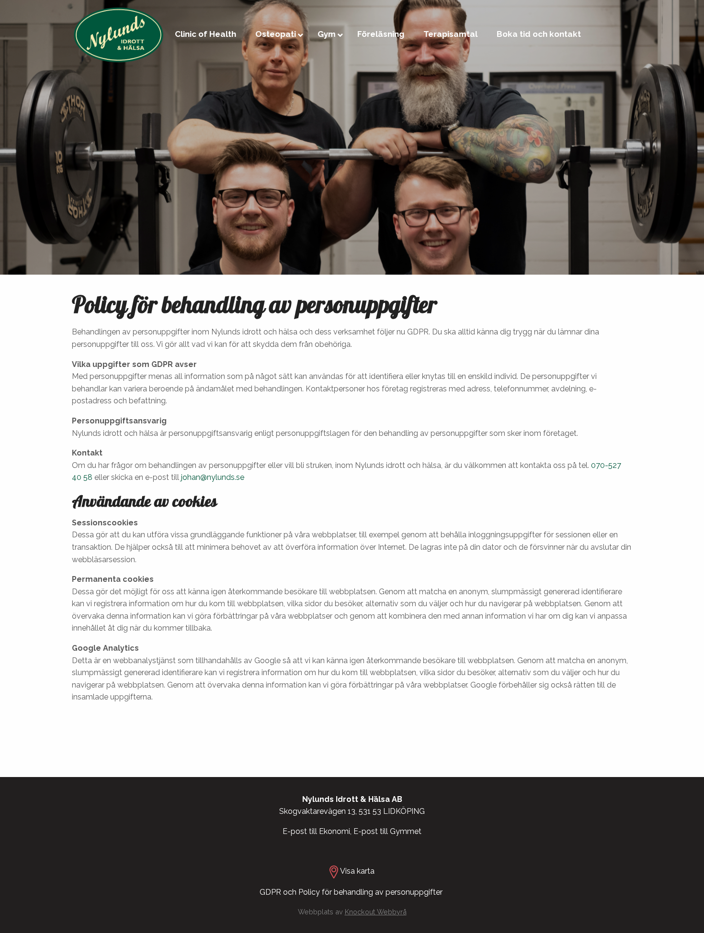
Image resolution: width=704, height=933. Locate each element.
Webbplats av (352, 912)
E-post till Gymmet (387, 831)
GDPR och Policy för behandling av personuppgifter (352, 892)
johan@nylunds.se (212, 477)
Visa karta (357, 871)
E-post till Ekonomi (316, 831)
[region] (352, 137)
